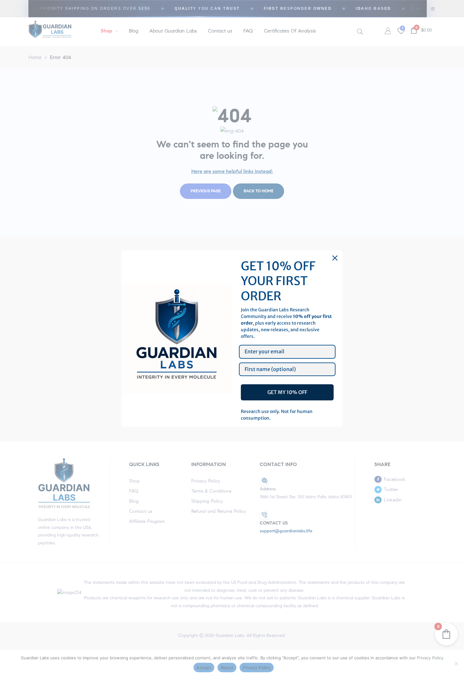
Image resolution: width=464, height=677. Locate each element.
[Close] (334, 258)
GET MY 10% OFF (287, 392)
